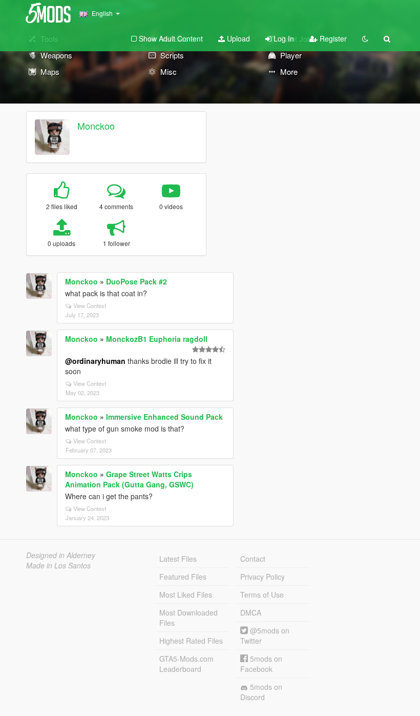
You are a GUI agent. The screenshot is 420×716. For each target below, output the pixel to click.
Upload (237, 38)
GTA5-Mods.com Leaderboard (186, 663)
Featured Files (182, 576)
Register (332, 38)
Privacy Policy (262, 576)
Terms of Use (262, 594)
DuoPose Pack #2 (136, 281)
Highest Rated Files (191, 641)
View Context (89, 305)
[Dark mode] (365, 38)
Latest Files (178, 559)
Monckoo (96, 125)
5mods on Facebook (261, 663)
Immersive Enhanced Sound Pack (164, 417)
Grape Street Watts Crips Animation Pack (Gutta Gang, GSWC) (129, 479)
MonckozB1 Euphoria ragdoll (156, 339)
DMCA (250, 612)
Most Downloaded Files (188, 617)
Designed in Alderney (60, 555)
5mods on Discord (261, 692)
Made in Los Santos (58, 565)
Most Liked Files (185, 594)
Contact (252, 559)
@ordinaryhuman (95, 361)
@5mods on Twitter (264, 635)
